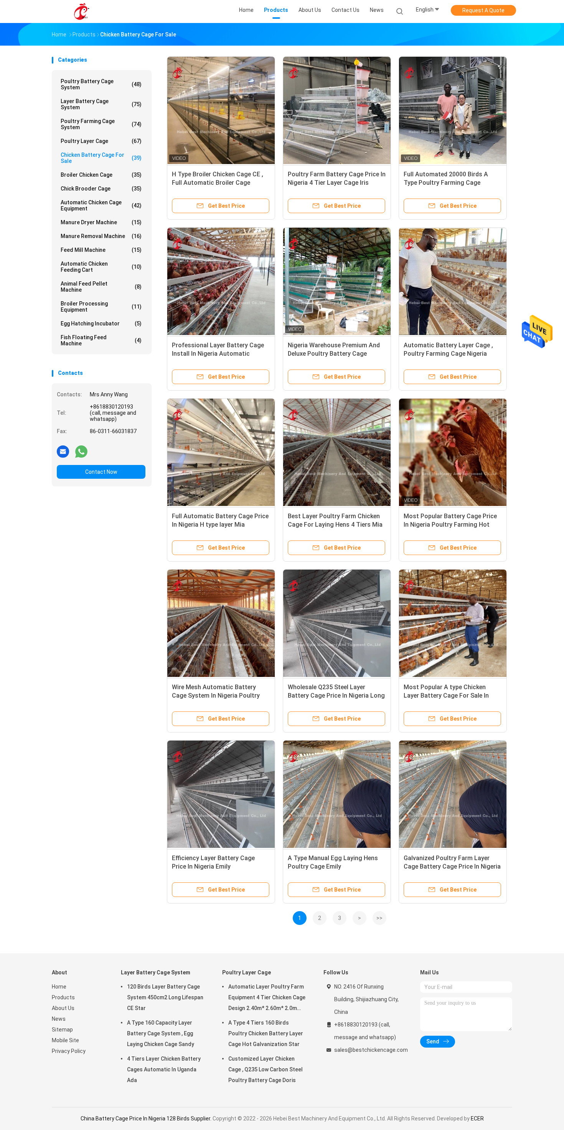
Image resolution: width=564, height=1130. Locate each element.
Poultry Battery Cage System (101, 84)
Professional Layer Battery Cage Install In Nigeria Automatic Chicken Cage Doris (218, 354)
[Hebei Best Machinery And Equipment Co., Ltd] (81, 11)
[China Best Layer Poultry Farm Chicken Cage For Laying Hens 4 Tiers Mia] (337, 452)
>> (379, 918)
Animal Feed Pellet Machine (101, 287)
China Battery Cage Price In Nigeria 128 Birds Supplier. (147, 1118)
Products (63, 997)
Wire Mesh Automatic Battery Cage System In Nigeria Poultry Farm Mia (216, 695)
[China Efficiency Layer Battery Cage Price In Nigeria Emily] (221, 794)
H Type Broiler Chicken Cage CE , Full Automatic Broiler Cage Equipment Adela (217, 183)
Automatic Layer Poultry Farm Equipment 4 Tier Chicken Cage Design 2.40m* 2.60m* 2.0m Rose (266, 998)
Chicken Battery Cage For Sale (101, 158)
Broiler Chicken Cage (101, 175)
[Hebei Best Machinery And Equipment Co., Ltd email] (63, 451)
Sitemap (62, 1030)
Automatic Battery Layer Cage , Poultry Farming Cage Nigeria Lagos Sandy (448, 354)
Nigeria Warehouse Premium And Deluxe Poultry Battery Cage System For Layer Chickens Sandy (335, 354)
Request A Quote (483, 10)
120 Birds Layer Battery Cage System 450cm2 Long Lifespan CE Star (165, 997)
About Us (63, 1008)
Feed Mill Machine (101, 250)
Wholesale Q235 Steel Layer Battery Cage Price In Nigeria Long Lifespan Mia (336, 695)
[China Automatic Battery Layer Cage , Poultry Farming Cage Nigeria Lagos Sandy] (452, 281)
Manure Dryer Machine (101, 222)
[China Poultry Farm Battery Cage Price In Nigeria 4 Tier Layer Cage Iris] (337, 110)
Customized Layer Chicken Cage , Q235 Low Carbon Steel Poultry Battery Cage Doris (265, 1069)
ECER (477, 1118)
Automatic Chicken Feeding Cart (101, 267)
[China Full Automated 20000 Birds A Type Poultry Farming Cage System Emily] (452, 110)
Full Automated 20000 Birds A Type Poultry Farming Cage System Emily (446, 183)
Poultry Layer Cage (101, 141)
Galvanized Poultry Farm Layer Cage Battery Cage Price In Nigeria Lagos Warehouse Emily (452, 866)
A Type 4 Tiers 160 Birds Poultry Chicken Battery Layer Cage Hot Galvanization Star (265, 1033)
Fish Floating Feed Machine (101, 340)
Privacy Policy (69, 1051)
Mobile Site (65, 1040)
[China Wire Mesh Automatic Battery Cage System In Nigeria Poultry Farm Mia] (221, 623)
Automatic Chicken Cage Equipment (101, 205)
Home (59, 987)
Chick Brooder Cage (101, 189)
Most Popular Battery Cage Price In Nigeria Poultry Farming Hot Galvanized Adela (450, 524)
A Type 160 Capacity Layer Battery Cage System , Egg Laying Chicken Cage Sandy (160, 1033)
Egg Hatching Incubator (101, 323)
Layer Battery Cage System (101, 104)
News (59, 1019)
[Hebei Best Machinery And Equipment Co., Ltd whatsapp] (81, 451)
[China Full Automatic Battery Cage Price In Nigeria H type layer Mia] (221, 452)
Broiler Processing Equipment (101, 307)
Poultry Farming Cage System (101, 124)
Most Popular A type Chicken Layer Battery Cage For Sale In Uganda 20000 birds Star (446, 695)
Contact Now (101, 472)
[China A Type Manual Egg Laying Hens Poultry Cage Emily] (337, 794)
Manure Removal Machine (101, 236)
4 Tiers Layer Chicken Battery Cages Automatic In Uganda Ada (164, 1069)
